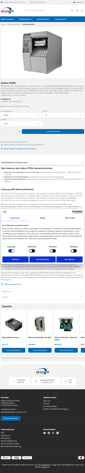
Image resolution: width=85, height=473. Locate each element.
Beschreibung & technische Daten (15, 162)
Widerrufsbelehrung (9, 441)
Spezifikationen (7, 291)
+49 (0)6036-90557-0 (21, 381)
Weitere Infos (49, 397)
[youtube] (44, 432)
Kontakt (70, 381)
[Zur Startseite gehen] (7, 10)
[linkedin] (57, 432)
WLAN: (45, 111)
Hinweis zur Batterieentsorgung (55, 409)
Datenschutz (6, 438)
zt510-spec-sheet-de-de (13, 284)
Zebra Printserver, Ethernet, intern (66, 338)
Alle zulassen (69, 259)
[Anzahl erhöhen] (19, 131)
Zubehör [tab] (7, 306)
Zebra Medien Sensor (10, 337)
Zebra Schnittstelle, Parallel (39, 337)
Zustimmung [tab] (14, 218)
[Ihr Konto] (77, 10)
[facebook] (49, 432)
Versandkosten (44, 465)
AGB (2, 433)
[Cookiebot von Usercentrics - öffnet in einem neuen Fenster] (73, 212)
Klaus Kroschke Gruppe (10, 443)
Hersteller (5, 297)
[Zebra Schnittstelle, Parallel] (40, 324)
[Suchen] (25, 10)
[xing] (53, 432)
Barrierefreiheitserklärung (11, 446)
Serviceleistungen (50, 406)
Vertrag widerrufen (10, 418)
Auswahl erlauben (42, 259)
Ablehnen (15, 259)
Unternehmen (7, 429)
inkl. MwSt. (12, 101)
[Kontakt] (72, 10)
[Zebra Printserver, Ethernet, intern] (66, 324)
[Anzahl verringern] (3, 131)
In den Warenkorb (53, 131)
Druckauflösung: (6, 111)
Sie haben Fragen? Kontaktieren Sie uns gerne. (19, 149)
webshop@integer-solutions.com (47, 381)
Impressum (5, 435)
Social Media (49, 429)
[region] (42, 52)
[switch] (32, 250)
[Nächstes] (82, 332)
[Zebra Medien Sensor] (13, 324)
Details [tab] (42, 218)
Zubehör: (4, 120)
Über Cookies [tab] (70, 218)
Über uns (47, 401)
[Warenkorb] (81, 10)
